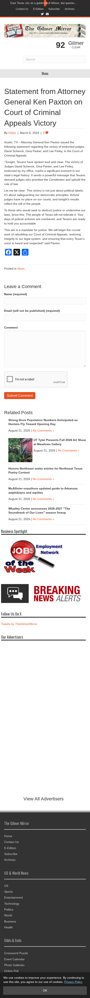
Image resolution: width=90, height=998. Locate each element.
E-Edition (38, 9)
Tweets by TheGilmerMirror (19, 624)
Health (8, 927)
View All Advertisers (43, 798)
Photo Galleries (14, 965)
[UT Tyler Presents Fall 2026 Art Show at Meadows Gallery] (20, 449)
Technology (11, 903)
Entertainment (13, 897)
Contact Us (22, 9)
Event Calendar (14, 959)
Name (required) (15, 294)
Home (8, 836)
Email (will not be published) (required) (32, 310)
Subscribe (54, 9)
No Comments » (43, 430)
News (21, 268)
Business (10, 921)
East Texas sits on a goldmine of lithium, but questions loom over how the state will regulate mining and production (43, 3)
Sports (8, 891)
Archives (70, 9)
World (8, 915)
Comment (11, 327)
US (6, 885)
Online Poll (11, 971)
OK (45, 990)
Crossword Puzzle (16, 953)
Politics (8, 909)
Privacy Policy (73, 982)
